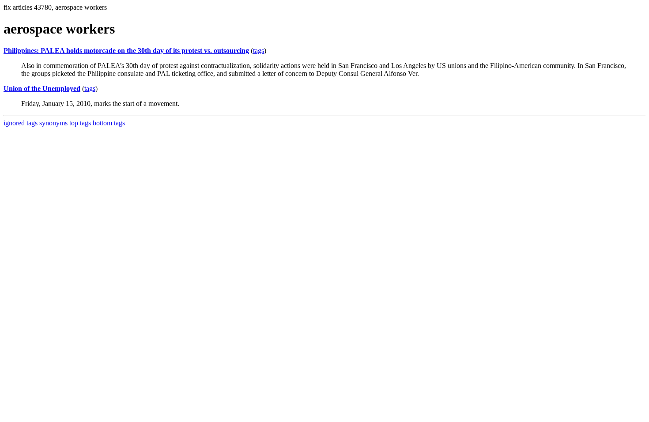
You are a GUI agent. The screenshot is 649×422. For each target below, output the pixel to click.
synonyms (53, 123)
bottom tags (109, 123)
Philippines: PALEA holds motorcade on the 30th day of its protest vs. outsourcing (126, 50)
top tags (80, 123)
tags (258, 50)
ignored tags (21, 123)
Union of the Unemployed (42, 88)
